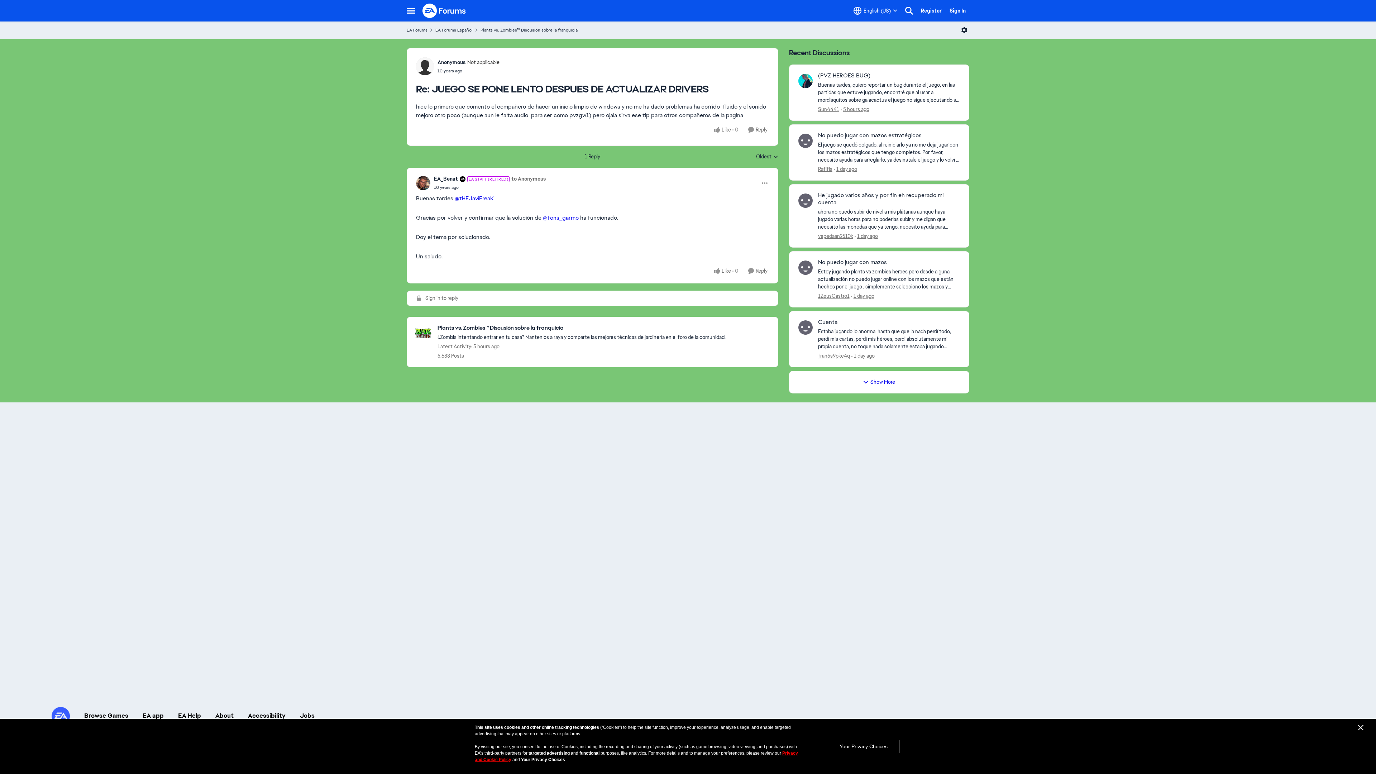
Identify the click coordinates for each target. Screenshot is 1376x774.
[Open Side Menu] (411, 10)
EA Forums (417, 30)
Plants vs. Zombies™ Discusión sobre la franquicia (529, 30)
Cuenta (827, 322)
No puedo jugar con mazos (852, 262)
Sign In (958, 11)
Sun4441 (828, 109)
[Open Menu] (964, 30)
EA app (153, 716)
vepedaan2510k (835, 236)
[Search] (909, 10)
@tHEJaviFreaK (474, 198)
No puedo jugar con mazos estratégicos (870, 135)
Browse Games (106, 716)
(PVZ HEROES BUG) (844, 75)
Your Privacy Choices (864, 746)
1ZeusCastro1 (834, 296)
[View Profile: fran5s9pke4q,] (805, 327)
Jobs (307, 716)
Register (931, 11)
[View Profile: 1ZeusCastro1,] (805, 268)
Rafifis (825, 169)
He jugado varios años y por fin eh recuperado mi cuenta (880, 199)
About (224, 716)
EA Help (189, 716)
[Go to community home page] (444, 11)
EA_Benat (446, 179)
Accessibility (267, 716)
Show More (882, 382)
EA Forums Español (454, 30)
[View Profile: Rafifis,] (805, 141)
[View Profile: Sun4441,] (805, 81)
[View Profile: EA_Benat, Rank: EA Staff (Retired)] (423, 183)
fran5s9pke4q (834, 356)
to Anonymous (528, 179)
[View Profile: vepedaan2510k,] (805, 201)
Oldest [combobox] (767, 157)
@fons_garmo (561, 217)
